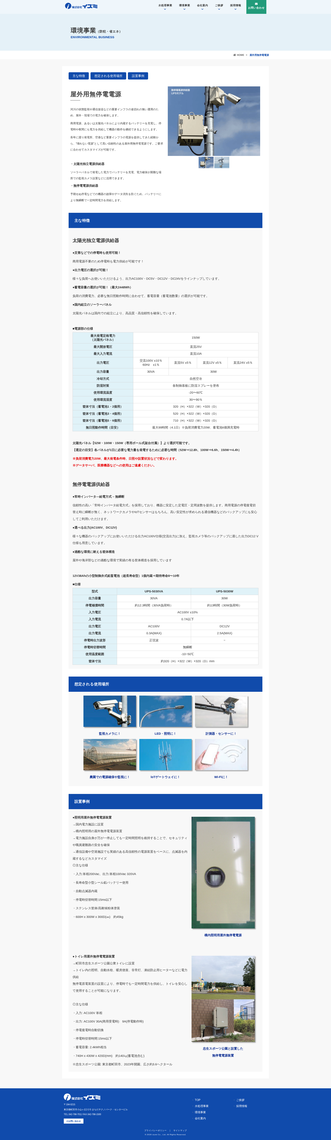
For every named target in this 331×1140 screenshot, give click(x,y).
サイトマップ (180, 1130)
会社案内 (202, 5)
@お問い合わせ (73, 1121)
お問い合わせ (256, 7)
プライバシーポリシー (155, 1130)
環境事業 (184, 5)
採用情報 (235, 5)
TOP (197, 1100)
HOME (240, 55)
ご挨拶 (219, 5)
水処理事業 (165, 5)
